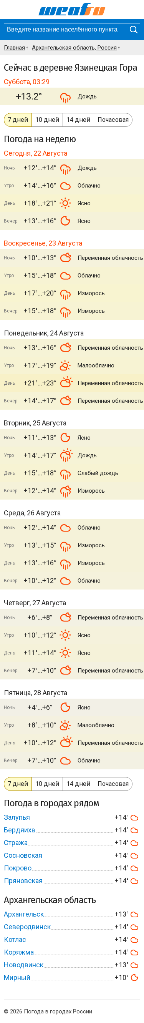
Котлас (15, 939)
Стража (16, 843)
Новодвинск (23, 965)
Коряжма (19, 952)
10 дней (47, 119)
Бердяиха (19, 830)
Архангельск (24, 914)
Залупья (17, 817)
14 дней (78, 119)
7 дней (18, 119)
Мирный (17, 977)
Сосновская (23, 855)
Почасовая (113, 119)
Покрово (17, 868)
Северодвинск (27, 927)
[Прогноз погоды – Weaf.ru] (72, 9)
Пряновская (23, 881)
